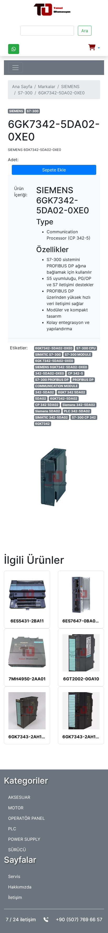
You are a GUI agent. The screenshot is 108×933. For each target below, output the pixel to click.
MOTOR (15, 807)
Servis (14, 876)
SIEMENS (70, 86)
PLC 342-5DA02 (77, 411)
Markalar (46, 86)
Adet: (13, 159)
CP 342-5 (75, 373)
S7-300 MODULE (78, 354)
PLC (12, 828)
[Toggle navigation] (15, 67)
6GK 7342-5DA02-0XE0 (54, 361)
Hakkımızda (19, 886)
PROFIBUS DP (83, 380)
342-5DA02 (44, 392)
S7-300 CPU (86, 348)
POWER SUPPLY (24, 839)
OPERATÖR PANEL (26, 818)
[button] (94, 48)
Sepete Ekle (54, 169)
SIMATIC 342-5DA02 (51, 417)
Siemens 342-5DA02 (78, 405)
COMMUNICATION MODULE (56, 386)
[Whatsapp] (13, 49)
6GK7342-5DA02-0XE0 (53, 348)
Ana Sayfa (22, 86)
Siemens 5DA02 (47, 411)
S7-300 (25, 92)
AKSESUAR (19, 797)
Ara (84, 30)
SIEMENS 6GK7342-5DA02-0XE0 (61, 367)
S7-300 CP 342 (84, 417)
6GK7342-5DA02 (63, 398)
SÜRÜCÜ (17, 849)
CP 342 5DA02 (46, 405)
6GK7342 (42, 424)
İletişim (15, 897)
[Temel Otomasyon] (52, 9)
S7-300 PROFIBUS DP (52, 380)
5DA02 (40, 398)
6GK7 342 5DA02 (71, 392)
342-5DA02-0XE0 (49, 373)
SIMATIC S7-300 (48, 354)
